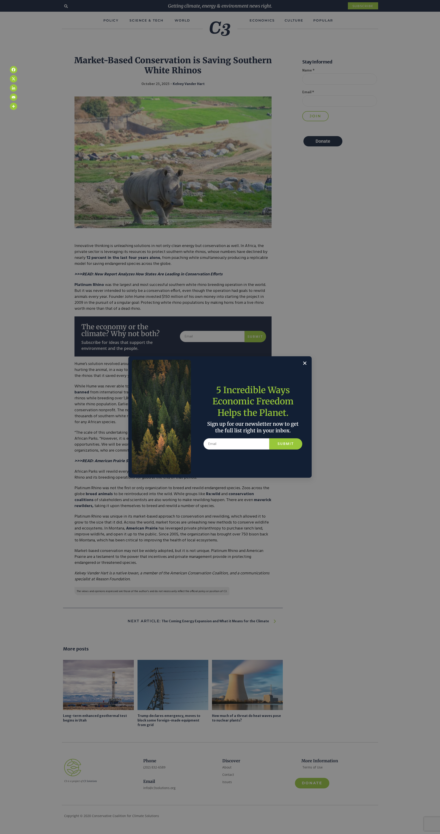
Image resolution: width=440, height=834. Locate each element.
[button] (304, 363)
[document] (220, 417)
